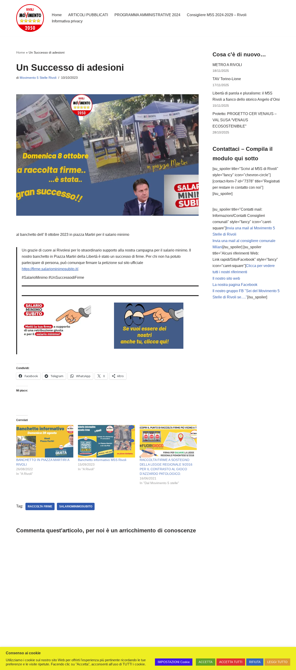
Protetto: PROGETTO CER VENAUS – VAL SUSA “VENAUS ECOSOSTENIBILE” (245, 120)
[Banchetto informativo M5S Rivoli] (106, 441)
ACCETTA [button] (206, 662)
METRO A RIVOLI (227, 65)
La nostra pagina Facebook (235, 285)
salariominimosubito (75, 506)
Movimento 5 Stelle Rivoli (38, 77)
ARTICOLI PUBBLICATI (88, 15)
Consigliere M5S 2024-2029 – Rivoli (217, 15)
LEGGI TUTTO (277, 662)
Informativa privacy (67, 21)
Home (57, 15)
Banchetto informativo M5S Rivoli (102, 460)
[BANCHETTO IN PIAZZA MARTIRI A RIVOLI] (44, 441)
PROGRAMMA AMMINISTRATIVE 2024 (147, 15)
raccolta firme (40, 506)
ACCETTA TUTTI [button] (230, 662)
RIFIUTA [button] (255, 662)
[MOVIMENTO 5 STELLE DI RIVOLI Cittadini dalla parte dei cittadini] (30, 18)
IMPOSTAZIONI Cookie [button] (174, 662)
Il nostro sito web (226, 278)
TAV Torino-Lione (227, 79)
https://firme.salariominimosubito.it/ (50, 269)
